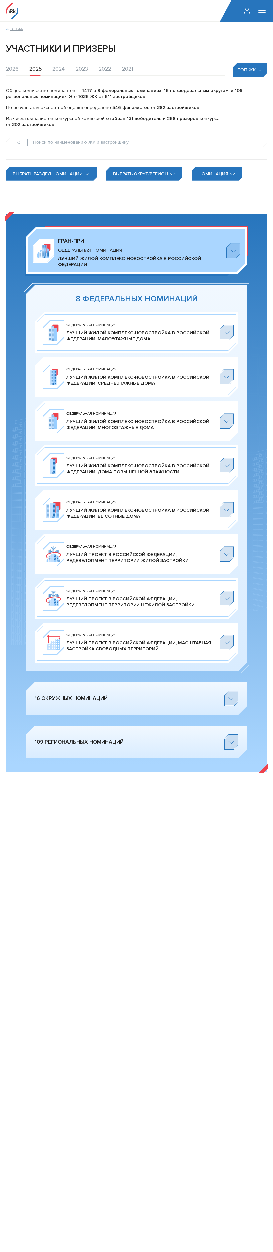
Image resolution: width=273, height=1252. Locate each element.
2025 (35, 69)
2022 (105, 69)
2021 (127, 69)
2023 (82, 69)
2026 (12, 69)
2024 (58, 69)
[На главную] (12, 11)
